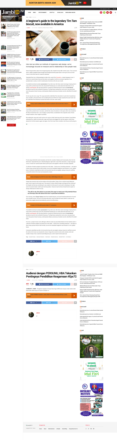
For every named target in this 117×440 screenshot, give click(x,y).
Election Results (40, 236)
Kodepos (83, 49)
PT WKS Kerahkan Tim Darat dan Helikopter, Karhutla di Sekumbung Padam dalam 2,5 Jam (14, 79)
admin (28, 27)
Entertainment (10, 8)
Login (115, 8)
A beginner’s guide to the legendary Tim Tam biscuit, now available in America (11, 16)
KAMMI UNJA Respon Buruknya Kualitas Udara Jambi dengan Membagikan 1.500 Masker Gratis (14, 56)
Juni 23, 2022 (34, 27)
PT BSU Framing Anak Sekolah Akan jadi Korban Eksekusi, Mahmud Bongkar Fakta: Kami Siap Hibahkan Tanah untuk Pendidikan (13, 34)
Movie (47, 27)
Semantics (58, 77)
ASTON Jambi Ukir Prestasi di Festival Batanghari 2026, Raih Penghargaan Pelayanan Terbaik (14, 63)
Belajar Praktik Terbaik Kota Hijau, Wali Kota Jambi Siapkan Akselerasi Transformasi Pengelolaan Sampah (91, 39)
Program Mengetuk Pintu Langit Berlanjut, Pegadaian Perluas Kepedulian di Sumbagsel (14, 86)
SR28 (82, 18)
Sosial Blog (60, 12)
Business (34, 17)
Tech (15, 8)
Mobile (44, 27)
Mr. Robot (69, 236)
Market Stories (54, 236)
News (5, 8)
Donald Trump (32, 236)
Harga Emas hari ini (70, 12)
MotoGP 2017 (62, 236)
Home (2, 8)
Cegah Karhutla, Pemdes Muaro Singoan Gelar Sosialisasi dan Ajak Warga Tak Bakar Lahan (14, 103)
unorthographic (33, 87)
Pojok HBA (31, 269)
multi (82, 78)
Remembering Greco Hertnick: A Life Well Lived (90, 61)
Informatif (83, 54)
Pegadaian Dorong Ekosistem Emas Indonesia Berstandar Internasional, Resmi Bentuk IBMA (14, 71)
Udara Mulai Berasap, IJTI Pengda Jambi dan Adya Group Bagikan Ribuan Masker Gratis (14, 118)
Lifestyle (19, 8)
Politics (51, 27)
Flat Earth (48, 236)
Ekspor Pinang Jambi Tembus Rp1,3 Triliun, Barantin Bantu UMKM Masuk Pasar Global (13, 25)
